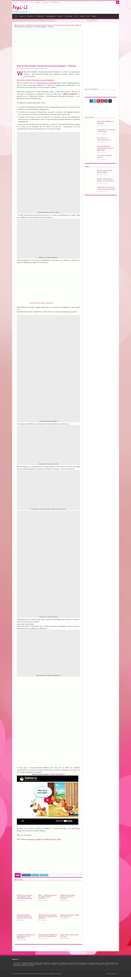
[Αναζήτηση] (117, 2)
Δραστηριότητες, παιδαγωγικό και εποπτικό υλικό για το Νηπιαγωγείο (69, 963)
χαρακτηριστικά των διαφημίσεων (47, 83)
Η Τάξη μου (39, 16)
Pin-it (88, 16)
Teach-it (22, 16)
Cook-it (82, 16)
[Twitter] (95, 101)
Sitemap (37, 2)
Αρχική (16, 16)
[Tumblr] (106, 101)
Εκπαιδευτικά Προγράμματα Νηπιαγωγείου (39, 25)
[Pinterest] (98, 101)
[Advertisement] (81, 9)
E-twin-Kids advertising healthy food (63, 25)
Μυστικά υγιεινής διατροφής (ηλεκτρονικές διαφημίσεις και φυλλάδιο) (47, 916)
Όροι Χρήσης (24, 2)
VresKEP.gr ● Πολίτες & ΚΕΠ (52, 839)
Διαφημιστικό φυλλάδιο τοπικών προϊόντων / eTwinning (67, 896)
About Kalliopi (33, 973)
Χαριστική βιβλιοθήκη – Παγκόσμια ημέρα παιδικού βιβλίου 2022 (105, 148)
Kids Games (69, 16)
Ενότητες (30, 16)
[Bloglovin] (110, 101)
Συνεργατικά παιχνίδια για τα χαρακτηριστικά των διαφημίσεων (26, 936)
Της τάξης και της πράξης (49, 964)
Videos (94, 16)
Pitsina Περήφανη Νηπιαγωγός (42, 963)
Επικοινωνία (45, 2)
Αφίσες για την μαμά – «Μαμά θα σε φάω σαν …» (69, 915)
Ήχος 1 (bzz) (21, 624)
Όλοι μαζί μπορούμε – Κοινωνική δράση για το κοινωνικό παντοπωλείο (24, 916)
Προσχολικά (24, 964)
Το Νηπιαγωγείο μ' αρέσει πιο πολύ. (104, 964)
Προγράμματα (50, 16)
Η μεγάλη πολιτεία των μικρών (96, 963)
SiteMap (39, 973)
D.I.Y (76, 16)
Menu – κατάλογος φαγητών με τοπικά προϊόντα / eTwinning (47, 896)
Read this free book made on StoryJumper (41, 303)
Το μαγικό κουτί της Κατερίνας (65, 964)
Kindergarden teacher (28, 963)
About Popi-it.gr (55, 2)
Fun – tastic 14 (17, 963)
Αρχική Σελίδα (20, 25)
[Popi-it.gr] (20, 8)
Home (31, 2)
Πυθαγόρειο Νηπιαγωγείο (35, 964)
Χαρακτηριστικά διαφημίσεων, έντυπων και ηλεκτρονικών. (48, 935)
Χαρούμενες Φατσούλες (28, 965)
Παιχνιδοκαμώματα (110, 963)
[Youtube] (102, 101)
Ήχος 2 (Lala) (29, 624)
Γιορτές (60, 16)
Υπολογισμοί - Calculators (34, 839)
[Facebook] (91, 101)
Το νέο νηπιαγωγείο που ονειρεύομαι (84, 964)
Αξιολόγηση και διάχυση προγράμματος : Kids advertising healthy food (24, 896)
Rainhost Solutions (57, 973)
